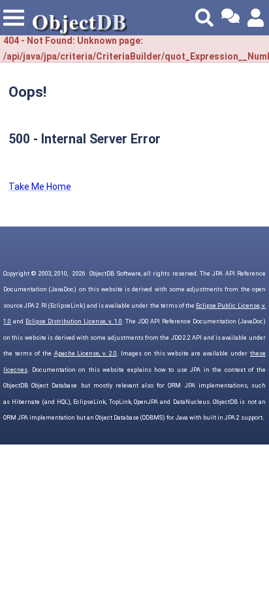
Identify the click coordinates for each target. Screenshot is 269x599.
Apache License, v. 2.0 (86, 353)
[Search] (204, 18)
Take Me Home (39, 186)
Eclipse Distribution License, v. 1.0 (73, 321)
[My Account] (256, 18)
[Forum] (230, 18)
